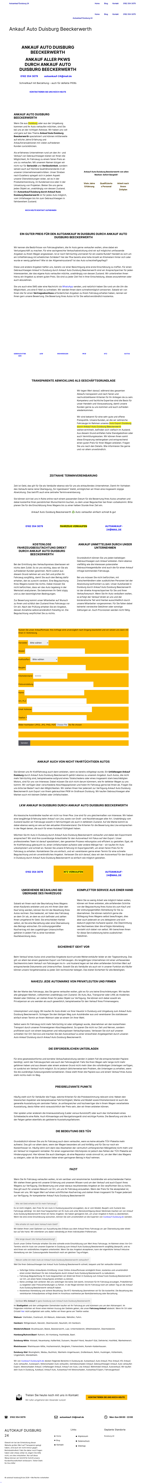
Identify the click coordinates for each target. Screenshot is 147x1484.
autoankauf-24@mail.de (58, 76)
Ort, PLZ (22, 701)
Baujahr (22, 667)
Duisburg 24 (109, 1436)
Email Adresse (25, 709)
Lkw (41, 354)
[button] (1, 1482)
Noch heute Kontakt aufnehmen (40, 210)
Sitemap (82, 1446)
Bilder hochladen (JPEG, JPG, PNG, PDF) (37, 725)
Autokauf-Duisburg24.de (32, 1361)
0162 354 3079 (129, 3)
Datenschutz (84, 1441)
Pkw (84, 354)
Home (97, 3)
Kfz (105, 354)
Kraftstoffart (24, 659)
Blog (106, 3)
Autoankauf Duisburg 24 (19, 3)
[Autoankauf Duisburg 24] (77, 11)
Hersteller (23, 643)
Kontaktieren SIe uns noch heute (48, 92)
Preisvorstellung (26, 684)
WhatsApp (67, 286)
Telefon (22, 717)
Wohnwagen (62, 354)
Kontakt (115, 3)
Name (21, 692)
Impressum (83, 1436)
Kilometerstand (25, 676)
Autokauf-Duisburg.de (113, 1217)
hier (23, 1311)
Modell (21, 651)
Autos (127, 354)
